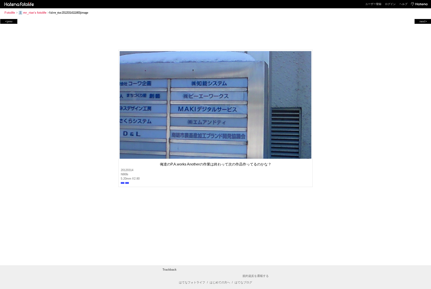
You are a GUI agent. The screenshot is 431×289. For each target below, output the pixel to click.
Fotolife (9, 12)
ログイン (390, 4)
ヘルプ (403, 4)
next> (423, 21)
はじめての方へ (220, 282)
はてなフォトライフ (192, 282)
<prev (9, 21)
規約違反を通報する (255, 276)
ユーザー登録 (373, 4)
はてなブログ (243, 282)
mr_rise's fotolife (34, 12)
